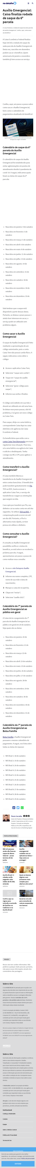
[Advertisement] (18, 82)
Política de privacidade (27, 1158)
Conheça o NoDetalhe (9, 1114)
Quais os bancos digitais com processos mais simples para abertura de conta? (26, 879)
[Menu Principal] (28, 3)
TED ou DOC (24, 512)
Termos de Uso (7, 1140)
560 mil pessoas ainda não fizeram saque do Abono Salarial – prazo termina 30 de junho (9, 854)
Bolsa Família (8, 737)
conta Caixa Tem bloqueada (14, 441)
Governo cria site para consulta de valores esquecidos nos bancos (26, 902)
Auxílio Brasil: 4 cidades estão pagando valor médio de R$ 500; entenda (9, 879)
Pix (31, 486)
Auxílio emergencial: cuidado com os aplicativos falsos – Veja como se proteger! (26, 854)
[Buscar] (32, 3)
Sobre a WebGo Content (10, 1130)
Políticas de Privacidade (10, 1135)
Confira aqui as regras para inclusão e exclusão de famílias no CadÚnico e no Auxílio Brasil (10, 904)
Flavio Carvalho (16, 816)
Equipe (5, 1124)
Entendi (18, 1164)
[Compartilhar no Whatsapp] (22, 807)
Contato (5, 1119)
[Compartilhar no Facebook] (13, 807)
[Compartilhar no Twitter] (18, 807)
